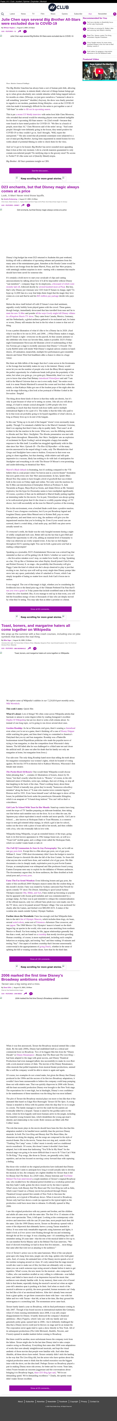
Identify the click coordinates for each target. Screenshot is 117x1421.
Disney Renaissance (25, 1055)
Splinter (26, 1)
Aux (90, 14)
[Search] (2, 14)
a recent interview (28, 114)
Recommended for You (95, 18)
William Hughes (9, 28)
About (20, 1401)
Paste (2, 1)
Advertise (41, 1401)
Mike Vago (7, 640)
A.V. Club (10, 1)
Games (65, 14)
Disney (16, 205)
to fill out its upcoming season (37, 109)
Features (9, 31)
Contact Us (94, 1401)
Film (42, 14)
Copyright (74, 1401)
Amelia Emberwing (10, 199)
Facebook (63, 1401)
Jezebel (19, 1)
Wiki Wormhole (20, 648)
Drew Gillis (7, 987)
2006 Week (18, 994)
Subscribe (78, 14)
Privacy (84, 1401)
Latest (12, 14)
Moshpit (43, 1)
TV (33, 14)
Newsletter (102, 14)
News (23, 14)
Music (53, 14)
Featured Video (91, 59)
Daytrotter (35, 1)
